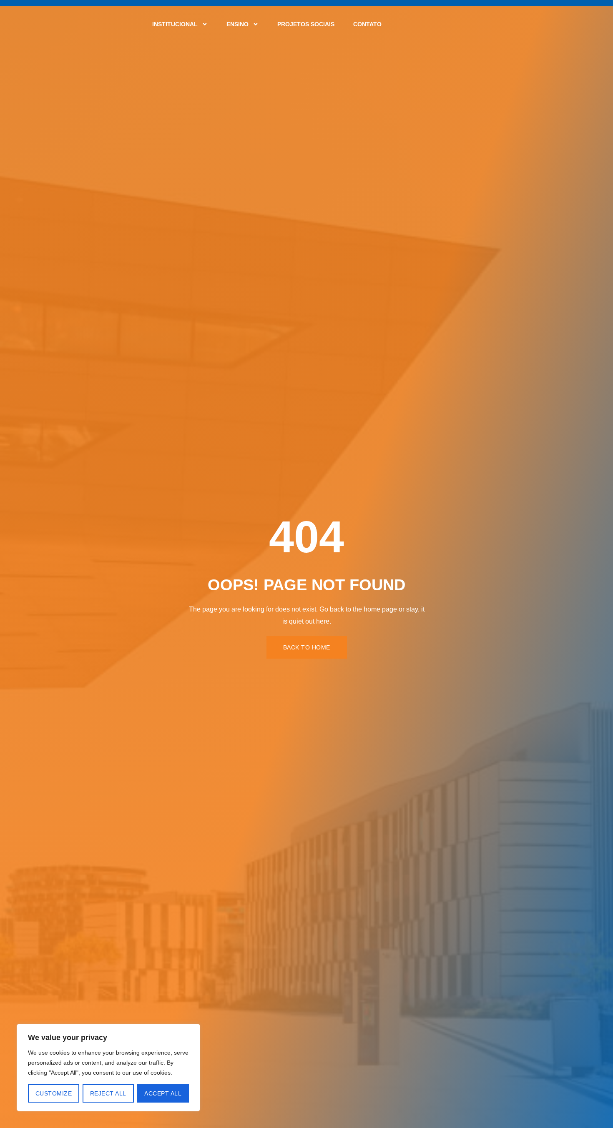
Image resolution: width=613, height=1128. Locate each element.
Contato (367, 24)
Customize (53, 1093)
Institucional (175, 24)
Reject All (108, 1093)
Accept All (162, 1093)
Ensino (237, 24)
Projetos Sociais (305, 24)
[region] (108, 1067)
